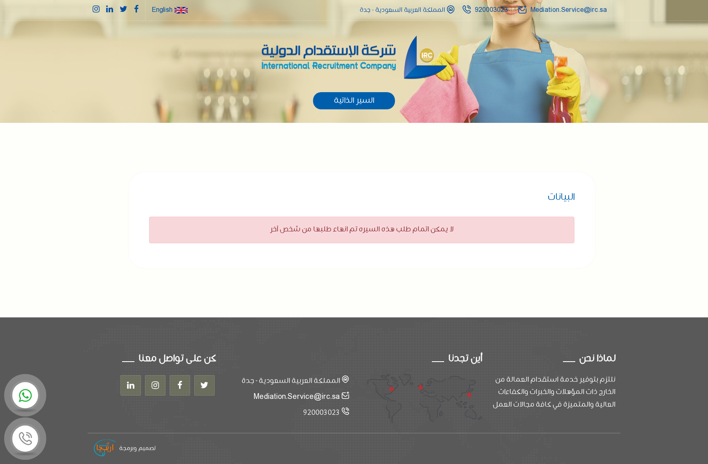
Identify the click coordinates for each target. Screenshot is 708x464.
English (163, 10)
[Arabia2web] (105, 448)
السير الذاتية (354, 100)
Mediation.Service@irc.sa (569, 10)
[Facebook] (180, 385)
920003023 (491, 10)
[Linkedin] (130, 385)
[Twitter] (204, 385)
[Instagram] (155, 385)
